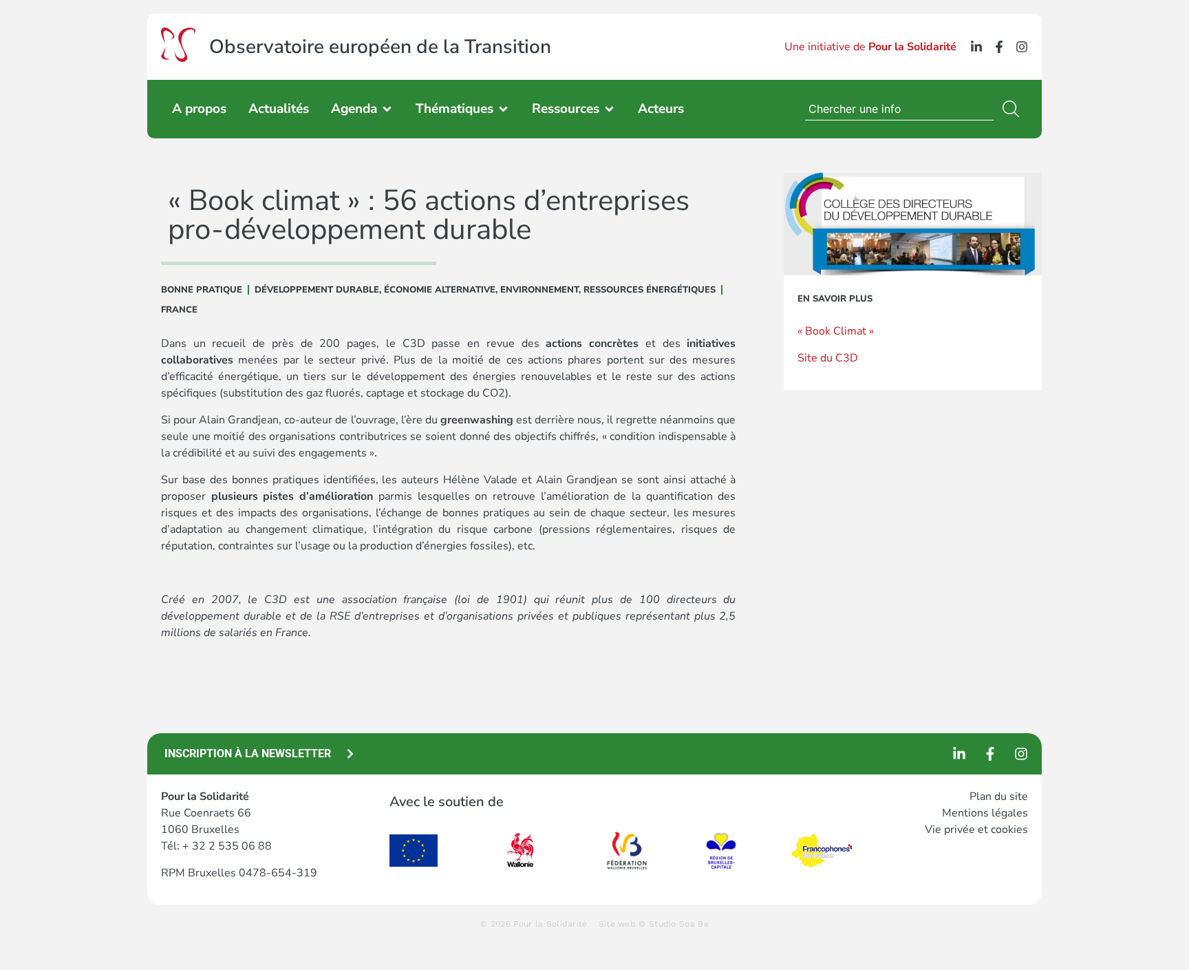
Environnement (539, 290)
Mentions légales (985, 813)
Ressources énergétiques (649, 290)
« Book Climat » (835, 331)
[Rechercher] (1013, 108)
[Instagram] (1022, 47)
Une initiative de (870, 46)
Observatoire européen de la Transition (380, 47)
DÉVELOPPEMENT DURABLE (317, 290)
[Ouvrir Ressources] (609, 109)
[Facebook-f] (999, 47)
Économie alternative (439, 290)
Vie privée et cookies (976, 829)
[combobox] (899, 108)
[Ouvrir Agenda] (387, 109)
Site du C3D (827, 358)
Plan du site (999, 796)
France (179, 310)
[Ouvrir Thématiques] (503, 109)
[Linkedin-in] (976, 47)
